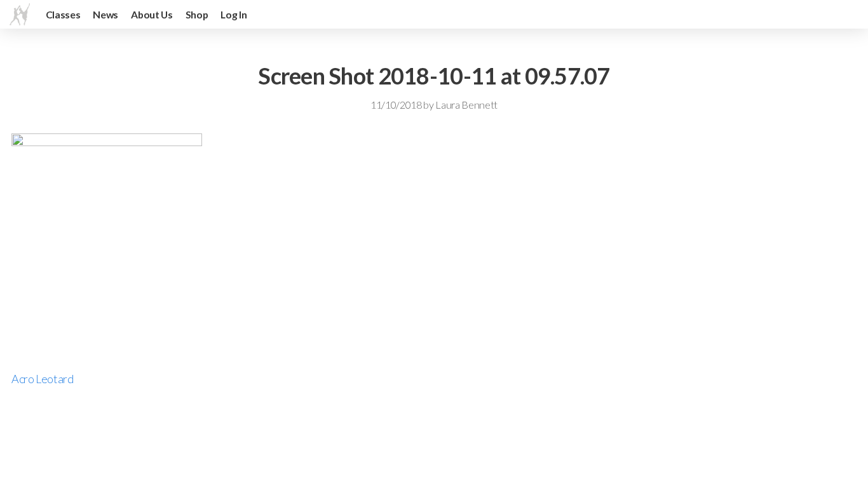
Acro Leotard (42, 379)
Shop (197, 14)
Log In (233, 14)
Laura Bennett (466, 104)
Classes (63, 14)
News (105, 14)
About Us (151, 14)
